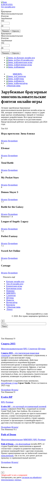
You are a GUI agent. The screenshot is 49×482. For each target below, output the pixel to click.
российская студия (9, 383)
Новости (10, 300)
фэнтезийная (24, 444)
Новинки (10, 291)
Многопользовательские (12, 349)
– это (10, 444)
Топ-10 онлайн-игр (14, 284)
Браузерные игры (14, 288)
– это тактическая (15, 353)
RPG (25, 349)
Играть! (14, 390)
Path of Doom (8, 434)
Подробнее (13, 141)
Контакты (10, 305)
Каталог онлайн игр (15, 281)
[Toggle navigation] (2, 9)
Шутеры (10, 298)
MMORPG (11, 293)
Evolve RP (6, 397)
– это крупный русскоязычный (20, 406)
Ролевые (9, 402)
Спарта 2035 (8, 343)
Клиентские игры (14, 286)
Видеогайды (11, 302)
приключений (7, 455)
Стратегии (11, 295)
